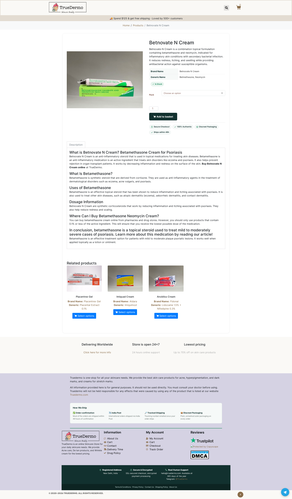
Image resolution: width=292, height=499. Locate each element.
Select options (86, 315)
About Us (173, 487)
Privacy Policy (137, 487)
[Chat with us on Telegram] (285, 492)
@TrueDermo (181, 479)
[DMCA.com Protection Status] (200, 454)
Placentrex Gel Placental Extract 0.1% (84, 302)
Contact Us (149, 487)
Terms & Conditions (123, 487)
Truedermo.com (79, 394)
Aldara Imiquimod (125, 300)
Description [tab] (76, 144)
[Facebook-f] (240, 494)
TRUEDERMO (70, 493)
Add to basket (164, 116)
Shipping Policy (161, 487)
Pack (151, 95)
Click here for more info (97, 352)
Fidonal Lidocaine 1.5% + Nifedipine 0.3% (166, 302)
